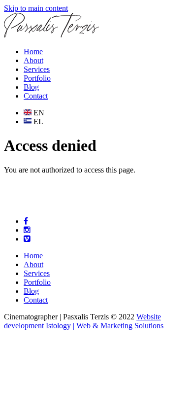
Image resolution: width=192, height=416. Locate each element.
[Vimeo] (27, 239)
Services (37, 69)
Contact (36, 96)
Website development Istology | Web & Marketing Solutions (83, 321)
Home (33, 51)
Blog (31, 87)
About (33, 60)
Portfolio (37, 78)
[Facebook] (26, 221)
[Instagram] (27, 230)
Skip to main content (36, 8)
